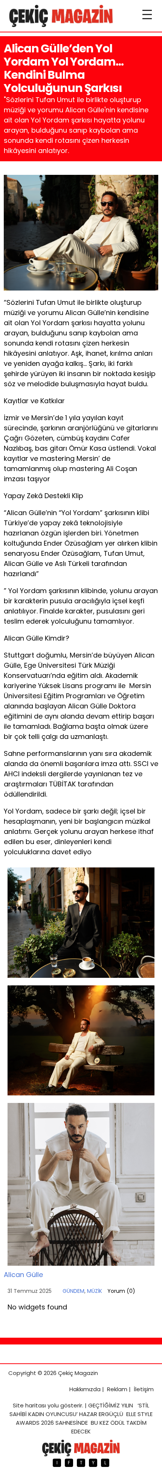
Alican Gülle (23, 1274)
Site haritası (29, 1405)
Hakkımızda (85, 1389)
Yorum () (121, 1291)
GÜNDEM (73, 1291)
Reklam (117, 1389)
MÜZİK (94, 1291)
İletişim (144, 1389)
